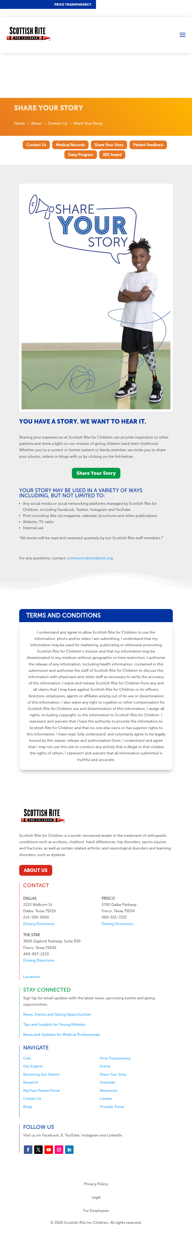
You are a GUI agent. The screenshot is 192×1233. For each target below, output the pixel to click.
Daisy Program (80, 154)
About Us (36, 870)
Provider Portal (112, 1107)
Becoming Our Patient (41, 1074)
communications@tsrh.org (89, 558)
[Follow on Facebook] (28, 1149)
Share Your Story (109, 145)
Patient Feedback (148, 145)
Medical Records (70, 145)
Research (30, 1082)
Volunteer (107, 1082)
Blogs (27, 1107)
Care (27, 1058)
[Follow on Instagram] (59, 1149)
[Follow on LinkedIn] (69, 1149)
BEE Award (112, 154)
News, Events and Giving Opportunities (57, 1014)
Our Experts (33, 1066)
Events (105, 1066)
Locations (31, 977)
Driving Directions (39, 924)
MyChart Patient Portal (41, 1091)
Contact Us (36, 145)
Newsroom (109, 1091)
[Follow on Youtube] (48, 1149)
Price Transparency (72, 5)
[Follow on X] (38, 1149)
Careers (106, 1098)
